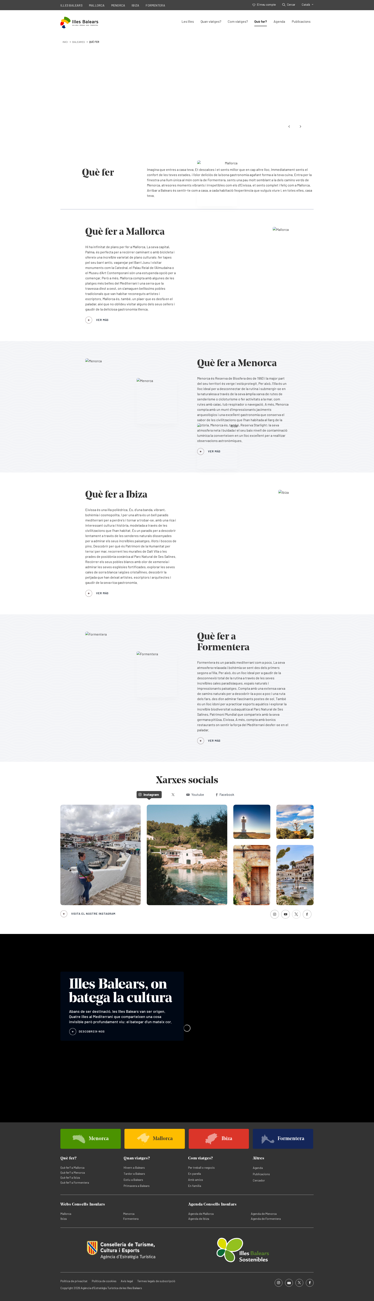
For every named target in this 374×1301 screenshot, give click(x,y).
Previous (289, 126)
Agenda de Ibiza (198, 1218)
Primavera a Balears (137, 1186)
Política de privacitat (73, 1281)
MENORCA (118, 5)
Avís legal (127, 1281)
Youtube (197, 794)
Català (306, 4)
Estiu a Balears (133, 1179)
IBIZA (135, 5)
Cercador (259, 1180)
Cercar (291, 4)
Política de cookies (104, 1281)
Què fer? (260, 21)
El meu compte (266, 4)
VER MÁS (102, 320)
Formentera (131, 1218)
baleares (78, 41)
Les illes (188, 21)
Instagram (151, 794)
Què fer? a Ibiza (70, 1177)
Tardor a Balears (134, 1173)
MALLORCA (97, 5)
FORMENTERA (155, 5)
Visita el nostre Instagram (93, 913)
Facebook (226, 794)
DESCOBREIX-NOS (92, 1031)
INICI (65, 41)
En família (194, 1186)
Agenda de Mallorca (201, 1213)
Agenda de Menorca (264, 1213)
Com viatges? (238, 21)
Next (300, 126)
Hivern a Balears (134, 1167)
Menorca (128, 1213)
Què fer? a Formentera (74, 1182)
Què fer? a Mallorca (72, 1167)
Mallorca (65, 1213)
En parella (194, 1173)
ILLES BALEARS (71, 5)
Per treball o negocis (201, 1167)
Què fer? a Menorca (72, 1172)
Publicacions (301, 21)
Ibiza (63, 1218)
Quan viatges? (211, 21)
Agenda (279, 21)
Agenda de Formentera (266, 1218)
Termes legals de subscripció (156, 1281)
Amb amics (195, 1179)
